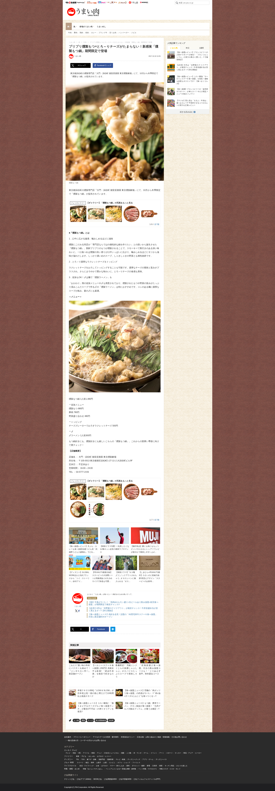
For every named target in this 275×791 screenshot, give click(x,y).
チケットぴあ (69, 779)
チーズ (90, 720)
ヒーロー (198, 753)
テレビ (68, 753)
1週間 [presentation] (201, 48)
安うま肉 (112, 33)
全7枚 (156, 224)
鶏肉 (81, 33)
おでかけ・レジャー (104, 756)
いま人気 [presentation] (174, 48)
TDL (77, 759)
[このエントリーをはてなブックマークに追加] (112, 629)
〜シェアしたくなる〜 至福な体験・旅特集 (121, 769)
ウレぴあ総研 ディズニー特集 (91, 2)
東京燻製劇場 (101, 720)
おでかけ (104, 766)
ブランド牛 (103, 33)
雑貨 (160, 766)
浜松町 (111, 720)
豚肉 (75, 33)
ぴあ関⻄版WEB (110, 779)
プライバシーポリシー (82, 737)
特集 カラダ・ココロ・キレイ (170, 769)
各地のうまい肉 (86, 26)
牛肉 (70, 33)
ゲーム (146, 753)
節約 (128, 766)
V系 (79, 753)
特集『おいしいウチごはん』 (93, 769)
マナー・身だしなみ (117, 766)
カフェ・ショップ (123, 762)
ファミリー (68, 756)
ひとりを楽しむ (181, 766)
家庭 (77, 756)
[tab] (173, 48)
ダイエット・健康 (138, 766)
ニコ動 (128, 753)
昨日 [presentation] (187, 48)
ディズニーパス (161, 759)
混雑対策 (110, 759)
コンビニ (112, 762)
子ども (83, 756)
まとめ (77, 769)
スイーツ (80, 762)
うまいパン (122, 2)
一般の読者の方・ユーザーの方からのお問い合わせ (86, 740)
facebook (79, 611)
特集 (66, 769)
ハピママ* (81, 2)
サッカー (178, 753)
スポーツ (169, 753)
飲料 (92, 762)
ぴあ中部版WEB (125, 779)
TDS (83, 759)
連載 (71, 769)
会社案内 (67, 737)
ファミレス (136, 762)
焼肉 (87, 33)
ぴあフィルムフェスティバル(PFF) (147, 779)
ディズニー (68, 759)
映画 (93, 753)
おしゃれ (92, 756)
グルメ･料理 (69, 763)
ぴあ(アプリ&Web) (84, 779)
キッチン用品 (169, 766)
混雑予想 (102, 759)
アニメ (99, 753)
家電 (148, 766)
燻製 (83, 720)
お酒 (105, 762)
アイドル (86, 753)
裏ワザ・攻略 (91, 759)
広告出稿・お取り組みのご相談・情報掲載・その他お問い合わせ (162, 737)
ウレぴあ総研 (71, 2)
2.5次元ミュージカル (111, 753)
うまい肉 (133, 2)
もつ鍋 (76, 720)
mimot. (101, 2)
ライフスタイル (70, 766)
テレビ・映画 (120, 759)
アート (161, 753)
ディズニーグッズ (133, 759)
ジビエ (133, 33)
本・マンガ (137, 753)
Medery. (144, 2)
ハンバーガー (124, 33)
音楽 (74, 753)
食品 (87, 762)
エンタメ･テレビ (70, 750)
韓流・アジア (188, 753)
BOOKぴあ (98, 779)
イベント (154, 753)
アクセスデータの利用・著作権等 (106, 737)
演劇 (122, 753)
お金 (97, 766)
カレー (93, 33)
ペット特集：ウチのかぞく (147, 769)
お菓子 (98, 762)
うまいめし (111, 2)
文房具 (154, 766)
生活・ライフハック (86, 766)
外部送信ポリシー (128, 737)
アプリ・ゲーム (147, 759)
